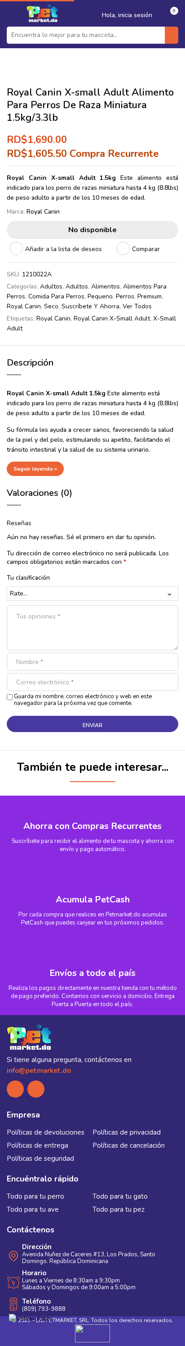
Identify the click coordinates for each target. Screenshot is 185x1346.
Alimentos (105, 286)
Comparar (146, 249)
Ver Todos (137, 306)
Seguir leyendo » (35, 468)
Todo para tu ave (33, 1209)
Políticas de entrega (37, 1145)
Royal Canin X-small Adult (112, 318)
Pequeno (100, 296)
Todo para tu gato (120, 1196)
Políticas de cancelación (128, 1145)
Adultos (51, 286)
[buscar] (171, 35)
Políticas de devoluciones (45, 1132)
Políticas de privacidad (126, 1132)
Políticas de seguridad (40, 1158)
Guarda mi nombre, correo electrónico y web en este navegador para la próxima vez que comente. (83, 700)
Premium (149, 296)
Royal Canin (43, 211)
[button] (170, 14)
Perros (125, 296)
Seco (51, 306)
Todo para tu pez (118, 1209)
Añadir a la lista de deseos (63, 249)
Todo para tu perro (35, 1196)
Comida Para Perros (56, 296)
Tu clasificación (28, 577)
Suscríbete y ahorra (90, 306)
